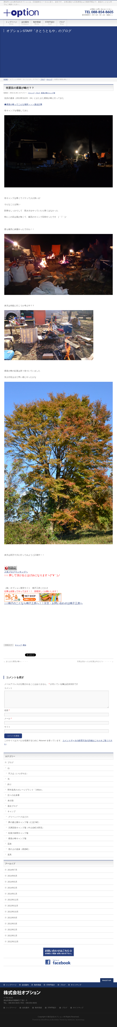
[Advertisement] (59, 56)
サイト (7, 727)
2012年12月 (13, 941)
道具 (10, 854)
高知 (24, 645)
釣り (10, 784)
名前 (7, 710)
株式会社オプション (55, 1017)
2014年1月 (12, 894)
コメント (8, 688)
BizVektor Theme (58, 1020)
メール (8, 718)
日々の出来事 (14, 795)
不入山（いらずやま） (18, 773)
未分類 (11, 800)
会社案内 (25, 985)
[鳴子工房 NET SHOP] (32, 600)
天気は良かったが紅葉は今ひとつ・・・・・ (95, 661)
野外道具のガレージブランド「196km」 (26, 790)
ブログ (43, 79)
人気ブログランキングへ (16, 572)
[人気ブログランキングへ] (10, 568)
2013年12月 (13, 900)
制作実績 (37, 985)
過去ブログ (13, 806)
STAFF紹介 (50, 985)
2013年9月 (12, 917)
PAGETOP (106, 980)
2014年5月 (12, 882)
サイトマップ (76, 985)
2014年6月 (12, 876)
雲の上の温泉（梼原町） (19, 849)
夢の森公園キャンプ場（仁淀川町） (24, 822)
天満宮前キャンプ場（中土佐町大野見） (26, 827)
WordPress (45, 1020)
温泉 (10, 844)
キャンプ (49, 79)
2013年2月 (12, 929)
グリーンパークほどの (18, 817)
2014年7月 (12, 870)
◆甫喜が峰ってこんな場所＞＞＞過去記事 (23, 104)
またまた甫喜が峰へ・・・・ (16, 661)
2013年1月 (12, 935)
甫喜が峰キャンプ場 (48, 93)
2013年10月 (13, 912)
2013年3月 (12, 923)
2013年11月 (13, 906)
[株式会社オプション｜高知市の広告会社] (21, 14)
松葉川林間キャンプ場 (18, 833)
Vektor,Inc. (71, 1020)
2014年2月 (12, 888)
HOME (6, 79)
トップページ (11, 985)
